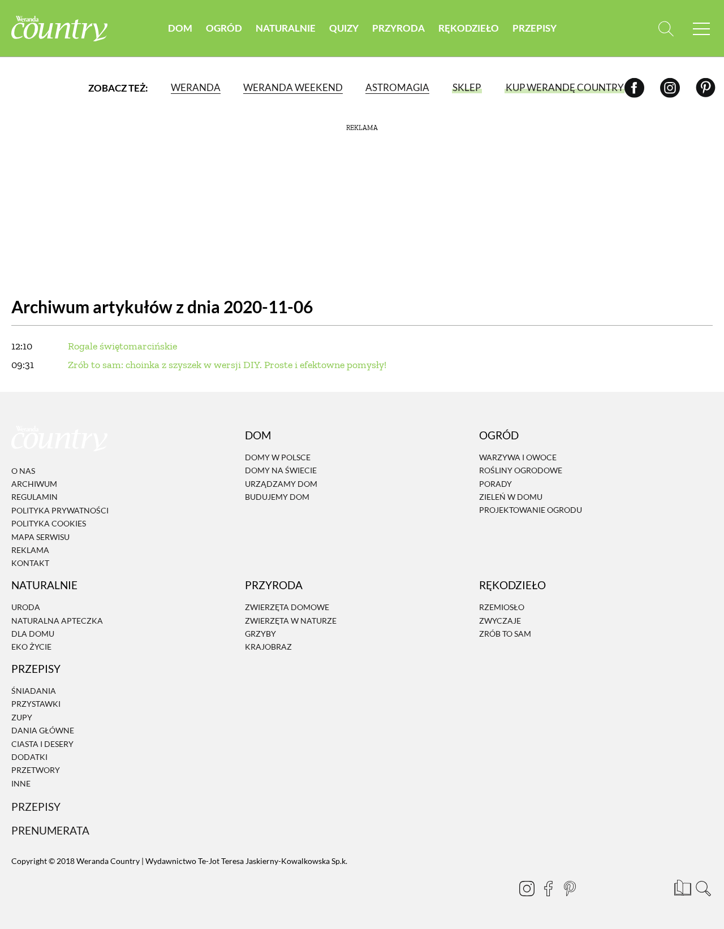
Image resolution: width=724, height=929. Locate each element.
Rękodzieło (468, 28)
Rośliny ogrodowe (520, 471)
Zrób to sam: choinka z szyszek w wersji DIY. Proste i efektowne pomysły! (227, 364)
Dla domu (32, 633)
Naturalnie (286, 28)
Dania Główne (42, 730)
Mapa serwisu (40, 537)
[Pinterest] (706, 87)
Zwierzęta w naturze (291, 620)
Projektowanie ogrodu (530, 510)
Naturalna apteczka (57, 620)
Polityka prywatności (60, 510)
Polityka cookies (48, 523)
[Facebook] (634, 87)
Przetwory (35, 770)
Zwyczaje (500, 620)
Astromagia (397, 87)
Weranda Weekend (293, 87)
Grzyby (260, 633)
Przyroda (398, 28)
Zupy (21, 717)
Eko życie (31, 647)
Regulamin (34, 497)
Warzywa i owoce (518, 457)
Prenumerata (50, 830)
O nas (23, 471)
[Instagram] (670, 87)
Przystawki (36, 704)
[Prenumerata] (681, 886)
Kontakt (30, 563)
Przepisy (534, 28)
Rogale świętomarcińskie (122, 346)
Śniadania (33, 690)
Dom (180, 28)
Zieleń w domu (510, 497)
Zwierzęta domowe (287, 607)
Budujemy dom (277, 497)
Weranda (196, 87)
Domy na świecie (281, 471)
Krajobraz (268, 647)
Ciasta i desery (42, 744)
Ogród (224, 28)
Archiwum (34, 484)
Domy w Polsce (278, 457)
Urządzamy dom (281, 484)
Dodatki (29, 757)
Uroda (25, 607)
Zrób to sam (505, 633)
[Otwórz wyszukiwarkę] (666, 28)
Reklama (30, 550)
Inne (21, 783)
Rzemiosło (501, 607)
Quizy (344, 28)
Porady (495, 484)
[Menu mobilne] (701, 28)
